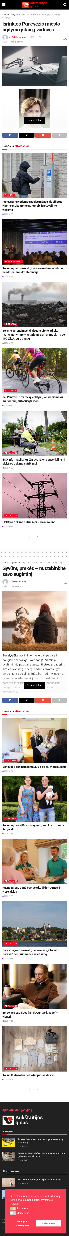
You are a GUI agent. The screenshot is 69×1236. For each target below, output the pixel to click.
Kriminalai (10, 324)
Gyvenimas (16, 562)
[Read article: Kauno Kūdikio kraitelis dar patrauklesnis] (34, 1049)
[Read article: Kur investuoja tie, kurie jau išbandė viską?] (8, 1182)
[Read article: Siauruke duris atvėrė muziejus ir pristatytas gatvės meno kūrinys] (8, 1156)
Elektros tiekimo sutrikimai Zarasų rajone (28, 522)
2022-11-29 (36, 581)
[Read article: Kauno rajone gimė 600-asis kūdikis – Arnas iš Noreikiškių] (34, 861)
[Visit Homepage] (34, 5)
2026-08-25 (8, 526)
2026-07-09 (8, 1079)
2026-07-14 (8, 1021)
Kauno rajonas (13, 262)
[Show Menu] (3, 5)
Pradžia (5, 14)
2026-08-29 (23, 1146)
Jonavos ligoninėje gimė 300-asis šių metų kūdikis (34, 766)
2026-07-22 (8, 896)
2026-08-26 (8, 343)
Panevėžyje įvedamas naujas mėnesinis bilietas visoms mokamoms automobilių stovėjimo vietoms (32, 205)
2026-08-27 (8, 214)
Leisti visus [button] (48, 1223)
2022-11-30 (36, 37)
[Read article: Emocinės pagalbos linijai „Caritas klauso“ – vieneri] (34, 986)
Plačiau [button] (14, 1203)
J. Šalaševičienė (17, 37)
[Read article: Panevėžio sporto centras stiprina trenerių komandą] (8, 1142)
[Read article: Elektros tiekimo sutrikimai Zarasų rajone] (34, 495)
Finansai (9, 195)
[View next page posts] (37, 537)
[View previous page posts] (31, 537)
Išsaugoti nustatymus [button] (22, 1223)
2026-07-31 (8, 834)
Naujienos (15, 14)
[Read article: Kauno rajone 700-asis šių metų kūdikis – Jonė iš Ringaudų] (34, 799)
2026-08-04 (8, 771)
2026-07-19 (8, 958)
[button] (13, 1208)
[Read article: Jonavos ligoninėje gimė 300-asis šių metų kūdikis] (34, 740)
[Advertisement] (34, 553)
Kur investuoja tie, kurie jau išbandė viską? (40, 1179)
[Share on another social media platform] (59, 135)
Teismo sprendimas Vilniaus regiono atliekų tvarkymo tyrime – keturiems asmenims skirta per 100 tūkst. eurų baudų (34, 334)
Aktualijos (11, 453)
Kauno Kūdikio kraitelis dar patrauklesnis (28, 1075)
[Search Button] (65, 5)
